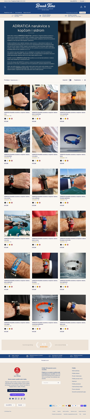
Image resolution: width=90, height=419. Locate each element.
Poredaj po (7, 80)
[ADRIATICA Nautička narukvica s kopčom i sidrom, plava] (73, 139)
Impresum (74, 381)
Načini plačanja (75, 370)
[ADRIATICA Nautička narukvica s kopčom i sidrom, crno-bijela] (17, 308)
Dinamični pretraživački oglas (79, 391)
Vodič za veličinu (66, 411)
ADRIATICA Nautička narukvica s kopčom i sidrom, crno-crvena (17, 197)
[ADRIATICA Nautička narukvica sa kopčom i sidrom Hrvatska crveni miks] (73, 224)
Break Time (9, 411)
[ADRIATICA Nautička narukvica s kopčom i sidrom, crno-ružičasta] (45, 182)
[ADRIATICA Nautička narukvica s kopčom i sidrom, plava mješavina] (17, 266)
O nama (54, 411)
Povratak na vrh (45, 360)
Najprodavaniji (27, 12)
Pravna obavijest (76, 389)
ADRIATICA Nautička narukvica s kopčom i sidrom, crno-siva (17, 239)
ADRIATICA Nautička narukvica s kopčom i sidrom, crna (17, 113)
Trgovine (59, 411)
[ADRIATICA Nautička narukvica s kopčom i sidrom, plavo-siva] (73, 308)
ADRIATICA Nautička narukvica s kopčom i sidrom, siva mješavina (72, 281)
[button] (85, 6)
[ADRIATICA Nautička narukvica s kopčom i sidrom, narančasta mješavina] (45, 308)
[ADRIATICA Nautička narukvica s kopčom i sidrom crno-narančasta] (73, 97)
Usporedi (65, 80)
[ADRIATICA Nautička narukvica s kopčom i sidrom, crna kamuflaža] (17, 139)
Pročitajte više (23, 1)
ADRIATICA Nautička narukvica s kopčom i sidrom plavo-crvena (44, 239)
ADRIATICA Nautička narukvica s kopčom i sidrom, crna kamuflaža (17, 155)
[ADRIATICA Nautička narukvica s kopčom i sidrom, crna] (17, 97)
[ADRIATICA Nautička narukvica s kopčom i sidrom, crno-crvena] (17, 182)
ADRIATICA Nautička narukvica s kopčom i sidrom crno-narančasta (72, 113)
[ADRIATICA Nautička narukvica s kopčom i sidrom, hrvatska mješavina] (73, 182)
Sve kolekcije (18, 12)
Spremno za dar (74, 411)
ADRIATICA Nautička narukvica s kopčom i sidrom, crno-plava (45, 155)
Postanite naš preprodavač (57, 414)
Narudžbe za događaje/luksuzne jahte (70, 414)
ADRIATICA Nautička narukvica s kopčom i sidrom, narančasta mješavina (45, 323)
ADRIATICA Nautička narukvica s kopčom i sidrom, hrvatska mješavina (72, 197)
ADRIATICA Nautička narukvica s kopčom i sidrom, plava (72, 155)
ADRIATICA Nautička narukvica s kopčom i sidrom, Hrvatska (45, 281)
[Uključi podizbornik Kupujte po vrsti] (13, 12)
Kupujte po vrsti (8, 12)
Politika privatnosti (76, 384)
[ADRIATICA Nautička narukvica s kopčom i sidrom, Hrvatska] (45, 266)
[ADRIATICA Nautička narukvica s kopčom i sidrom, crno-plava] (45, 139)
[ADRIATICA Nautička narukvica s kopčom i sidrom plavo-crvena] (45, 224)
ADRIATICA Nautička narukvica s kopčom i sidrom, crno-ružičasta (45, 197)
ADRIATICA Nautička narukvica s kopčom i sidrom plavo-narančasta (44, 113)
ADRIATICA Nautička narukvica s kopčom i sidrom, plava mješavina (17, 281)
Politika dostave (75, 373)
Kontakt (84, 414)
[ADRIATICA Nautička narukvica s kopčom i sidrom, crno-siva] (17, 224)
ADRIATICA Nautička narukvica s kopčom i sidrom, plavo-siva (72, 323)
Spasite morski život (82, 411)
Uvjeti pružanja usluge (77, 386)
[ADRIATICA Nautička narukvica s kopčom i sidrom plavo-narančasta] (45, 97)
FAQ (80, 414)
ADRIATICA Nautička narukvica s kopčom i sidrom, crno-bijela (17, 323)
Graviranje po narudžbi (72, 12)
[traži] (4, 6)
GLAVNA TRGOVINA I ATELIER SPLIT (17, 390)
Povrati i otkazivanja (76, 376)
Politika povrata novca (77, 378)
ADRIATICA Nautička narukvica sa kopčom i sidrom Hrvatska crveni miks (73, 239)
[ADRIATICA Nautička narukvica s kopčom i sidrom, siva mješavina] (73, 266)
